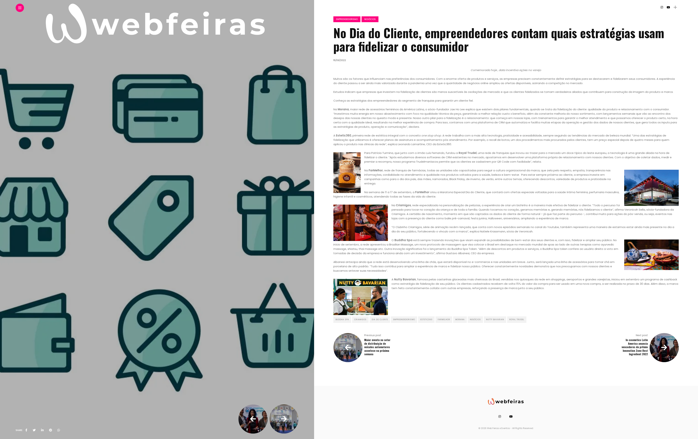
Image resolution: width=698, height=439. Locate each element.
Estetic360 (426, 319)
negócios (475, 319)
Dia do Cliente (380, 319)
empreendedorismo (404, 319)
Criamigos (360, 319)
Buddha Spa (342, 319)
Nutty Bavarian (495, 319)
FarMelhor (444, 319)
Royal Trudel (516, 319)
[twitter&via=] (34, 430)
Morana (460, 319)
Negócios (370, 19)
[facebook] (26, 430)
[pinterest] (50, 430)
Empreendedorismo (347, 19)
